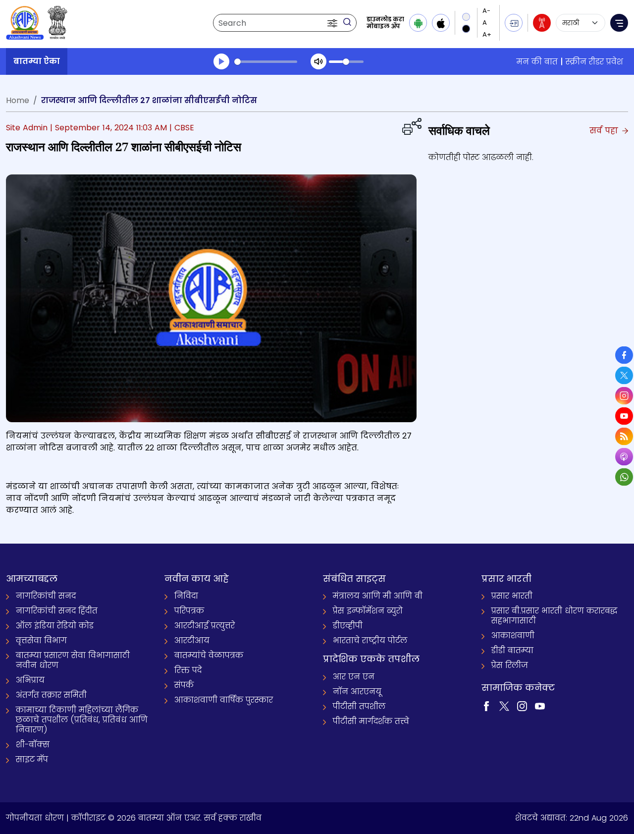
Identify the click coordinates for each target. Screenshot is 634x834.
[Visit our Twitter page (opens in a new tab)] (504, 705)
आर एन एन (353, 676)
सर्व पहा (605, 130)
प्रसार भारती (511, 596)
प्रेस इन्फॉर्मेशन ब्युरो (368, 610)
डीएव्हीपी (348, 625)
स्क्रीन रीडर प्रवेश (594, 61)
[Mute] (318, 61)
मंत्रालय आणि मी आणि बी (378, 596)
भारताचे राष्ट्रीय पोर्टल (370, 640)
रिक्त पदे (188, 670)
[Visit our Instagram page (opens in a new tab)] (522, 705)
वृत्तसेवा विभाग (41, 640)
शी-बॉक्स (33, 744)
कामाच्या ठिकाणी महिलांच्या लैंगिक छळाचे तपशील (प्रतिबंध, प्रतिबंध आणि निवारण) (82, 719)
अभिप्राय (30, 680)
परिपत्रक (189, 610)
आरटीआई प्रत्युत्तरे (204, 625)
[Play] (221, 61)
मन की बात (537, 61)
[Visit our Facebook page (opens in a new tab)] (486, 705)
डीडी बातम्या (512, 650)
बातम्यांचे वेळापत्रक (208, 655)
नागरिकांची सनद (46, 596)
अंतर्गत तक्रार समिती (51, 695)
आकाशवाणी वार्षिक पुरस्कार (223, 700)
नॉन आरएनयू (357, 691)
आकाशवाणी (512, 635)
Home (17, 100)
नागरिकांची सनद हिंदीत (57, 610)
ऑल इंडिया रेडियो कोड (55, 625)
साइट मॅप (32, 759)
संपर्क (184, 685)
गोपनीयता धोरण (35, 818)
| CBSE (181, 127)
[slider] (265, 61)
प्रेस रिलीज (509, 665)
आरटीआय (192, 640)
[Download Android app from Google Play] (418, 23)
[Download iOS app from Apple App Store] (441, 23)
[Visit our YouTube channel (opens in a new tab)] (540, 705)
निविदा (186, 596)
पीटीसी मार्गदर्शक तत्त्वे (371, 721)
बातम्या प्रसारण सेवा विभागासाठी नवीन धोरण (73, 660)
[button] (333, 23)
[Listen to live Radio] (542, 23)
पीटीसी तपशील (359, 706)
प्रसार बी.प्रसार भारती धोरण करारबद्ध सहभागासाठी (554, 615)
